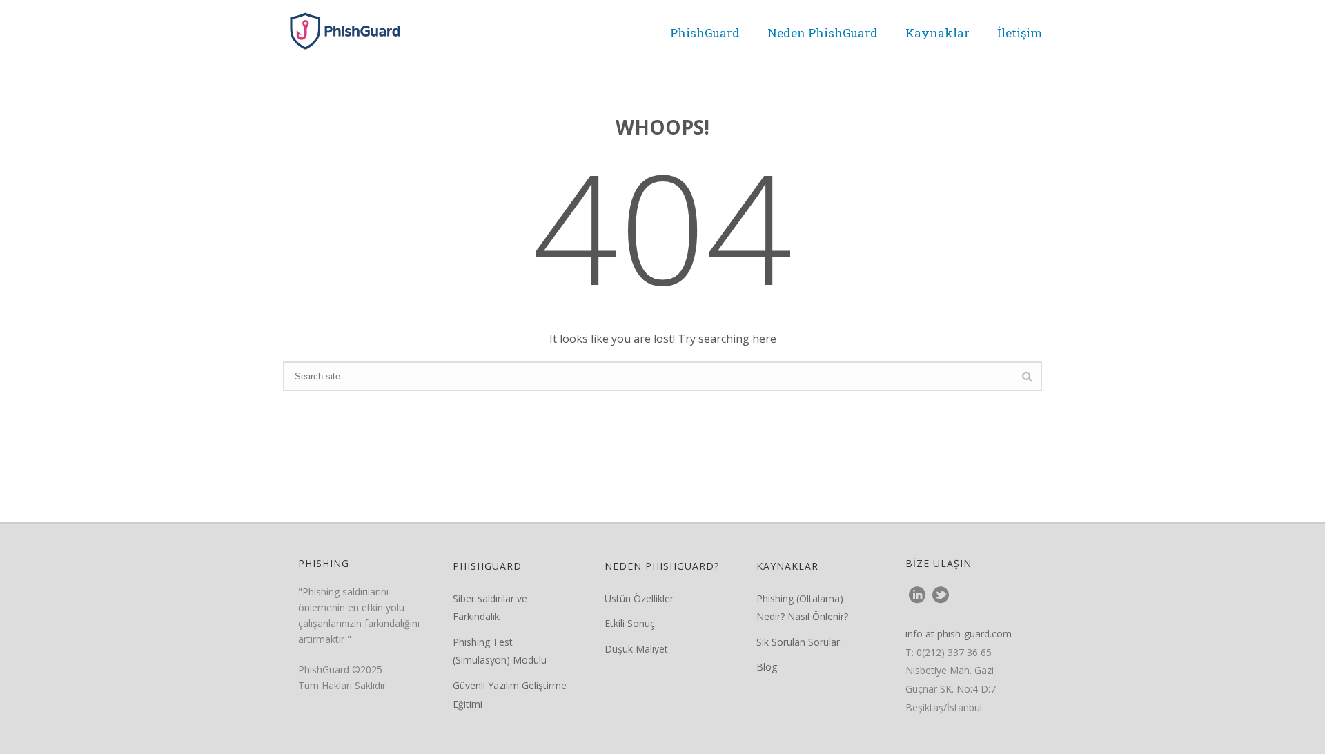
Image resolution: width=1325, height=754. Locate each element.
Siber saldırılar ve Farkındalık (490, 608)
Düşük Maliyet (636, 648)
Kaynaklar (937, 33)
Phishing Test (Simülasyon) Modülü (500, 651)
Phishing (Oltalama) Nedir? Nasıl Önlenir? (802, 608)
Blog (766, 666)
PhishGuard (705, 33)
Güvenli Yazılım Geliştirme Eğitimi (510, 695)
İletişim (1019, 33)
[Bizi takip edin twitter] (940, 595)
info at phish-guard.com (958, 633)
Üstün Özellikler (639, 598)
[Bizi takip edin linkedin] (917, 595)
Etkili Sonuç (630, 623)
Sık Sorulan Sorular (798, 641)
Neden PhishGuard (822, 33)
